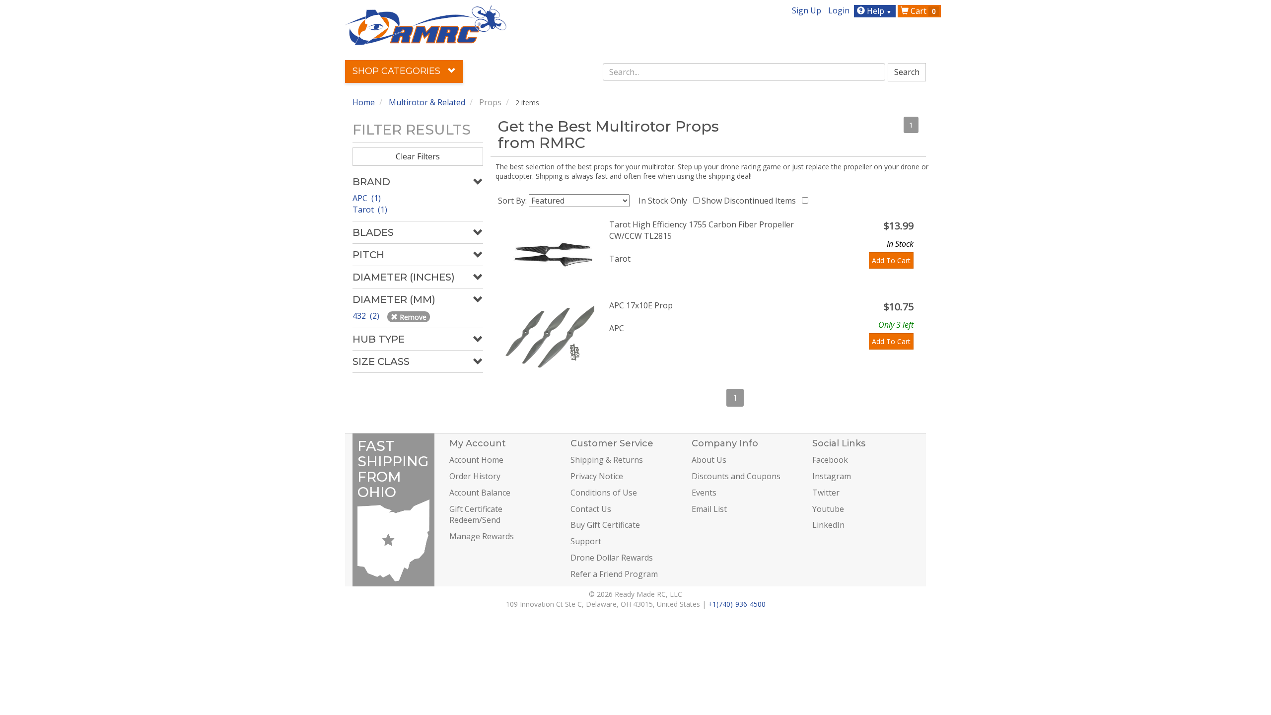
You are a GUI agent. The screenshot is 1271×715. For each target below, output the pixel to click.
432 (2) (367, 315)
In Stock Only (664, 200)
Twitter (826, 492)
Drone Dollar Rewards (611, 557)
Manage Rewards (481, 536)
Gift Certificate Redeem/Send (475, 514)
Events (704, 492)
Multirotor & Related (427, 102)
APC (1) (367, 198)
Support (585, 541)
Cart (922, 10)
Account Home (476, 459)
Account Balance (479, 492)
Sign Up (806, 10)
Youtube (828, 508)
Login (838, 10)
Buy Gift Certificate (605, 524)
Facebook (830, 459)
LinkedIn (828, 524)
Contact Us (590, 508)
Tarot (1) (370, 209)
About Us (709, 459)
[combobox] (744, 72)
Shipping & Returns (606, 459)
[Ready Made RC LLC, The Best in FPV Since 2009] (425, 24)
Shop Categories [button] (398, 71)
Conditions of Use (603, 492)
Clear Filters (418, 156)
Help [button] (878, 10)
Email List (709, 508)
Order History (474, 476)
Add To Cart (891, 260)
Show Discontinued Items (751, 200)
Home (364, 102)
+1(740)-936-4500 (737, 604)
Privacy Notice (596, 476)
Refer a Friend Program (614, 574)
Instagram (831, 476)
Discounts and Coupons (736, 476)
